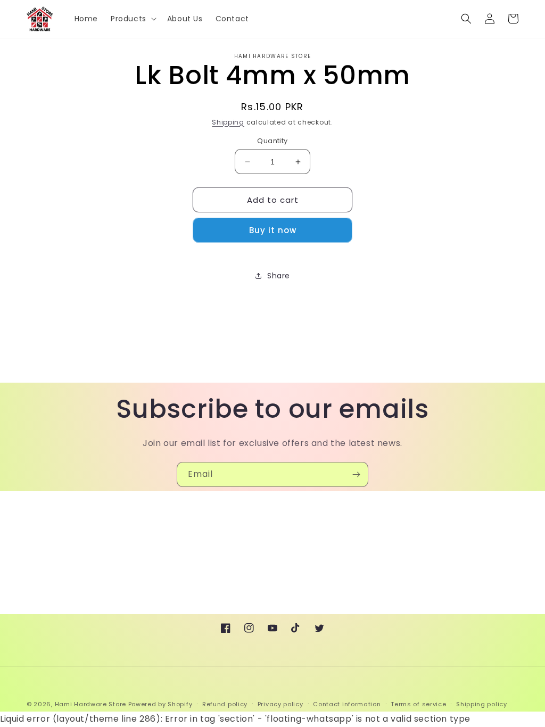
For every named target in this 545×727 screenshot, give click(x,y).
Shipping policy (481, 704)
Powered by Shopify (160, 704)
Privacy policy (280, 704)
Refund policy (224, 704)
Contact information (347, 704)
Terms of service (418, 704)
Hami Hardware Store (90, 704)
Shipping (228, 122)
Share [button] (278, 275)
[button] (132, 18)
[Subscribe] (356, 474)
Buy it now (272, 230)
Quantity (272, 141)
